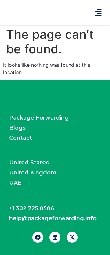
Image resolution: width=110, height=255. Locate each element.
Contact (20, 138)
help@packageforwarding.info (53, 218)
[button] (98, 12)
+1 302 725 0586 (31, 208)
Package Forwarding (39, 117)
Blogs (17, 127)
